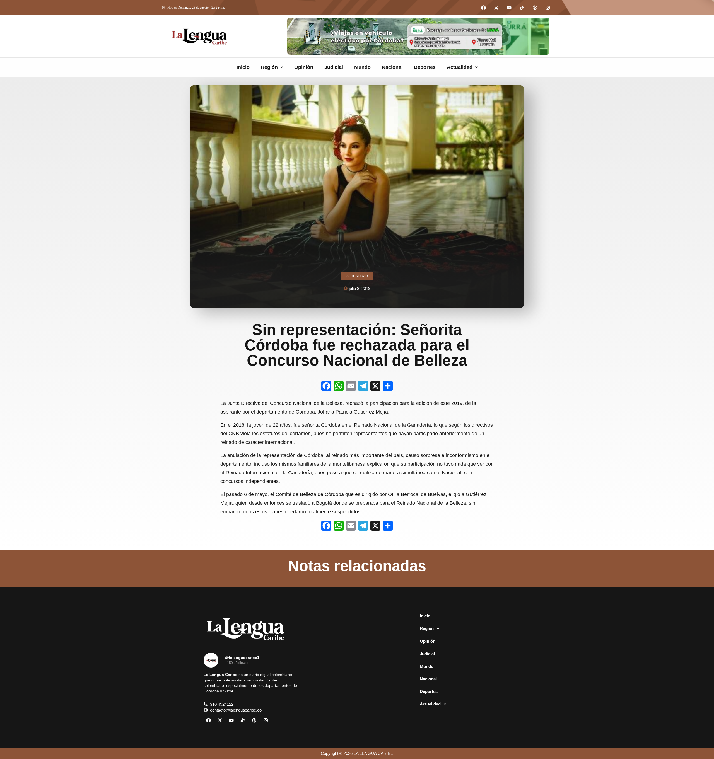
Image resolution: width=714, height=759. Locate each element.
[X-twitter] (496, 7)
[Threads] (534, 7)
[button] (272, 67)
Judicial (333, 67)
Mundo (362, 67)
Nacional (392, 67)
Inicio (243, 67)
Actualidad (459, 67)
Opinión (303, 67)
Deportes (425, 67)
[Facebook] (483, 7)
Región (269, 67)
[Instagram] (547, 7)
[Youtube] (509, 7)
